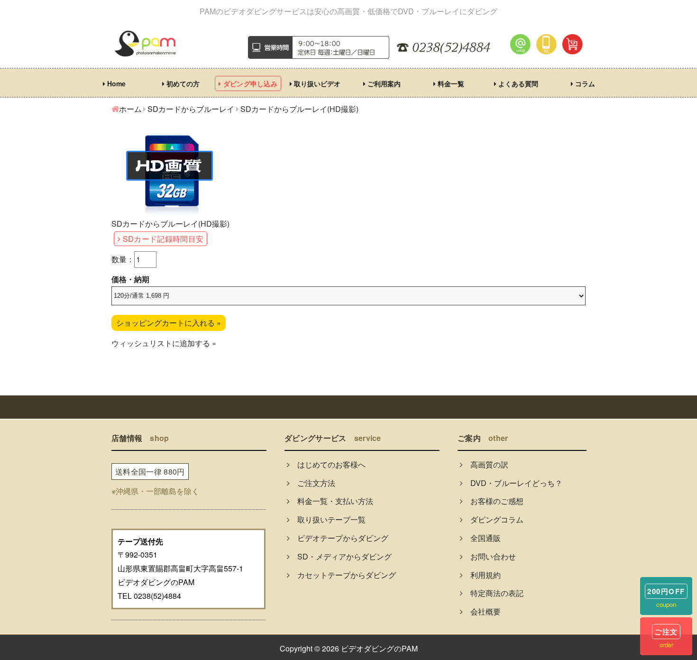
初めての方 (182, 83)
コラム (584, 83)
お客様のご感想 (493, 500)
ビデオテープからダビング (339, 537)
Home (115, 83)
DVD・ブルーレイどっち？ (512, 482)
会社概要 (482, 611)
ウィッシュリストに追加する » (163, 343)
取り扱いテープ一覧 (328, 519)
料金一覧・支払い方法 (331, 500)
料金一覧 (450, 83)
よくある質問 (517, 83)
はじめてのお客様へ (328, 464)
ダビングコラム (493, 519)
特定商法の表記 (493, 592)
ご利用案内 (383, 83)
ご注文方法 (312, 482)
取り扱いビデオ (316, 83)
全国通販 (482, 537)
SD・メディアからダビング (341, 556)
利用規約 (482, 574)
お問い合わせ (489, 556)
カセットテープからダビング (343, 574)
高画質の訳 (485, 464)
